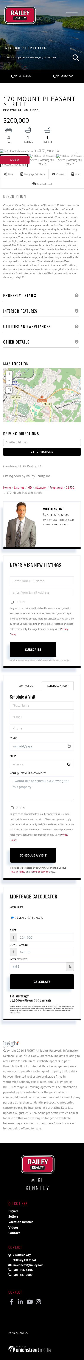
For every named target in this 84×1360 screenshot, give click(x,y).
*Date (13, 738)
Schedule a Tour (57, 685)
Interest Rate (18, 959)
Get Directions (42, 452)
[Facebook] (11, 1302)
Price (13, 930)
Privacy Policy (17, 871)
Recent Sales (67, 520)
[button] (75, 57)
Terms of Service (39, 871)
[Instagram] (38, 1302)
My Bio (63, 524)
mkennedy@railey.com (27, 1265)
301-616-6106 (22, 76)
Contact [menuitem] (14, 1233)
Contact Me (50, 524)
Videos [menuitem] (13, 1227)
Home (7, 487)
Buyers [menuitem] (13, 1211)
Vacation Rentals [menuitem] (20, 1222)
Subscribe (33, 649)
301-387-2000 (64, 76)
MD (30, 487)
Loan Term (16, 906)
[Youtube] (29, 1302)
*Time (13, 756)
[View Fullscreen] (9, 390)
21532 (70, 487)
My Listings (50, 520)
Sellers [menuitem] (13, 1216)
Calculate (42, 981)
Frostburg (56, 487)
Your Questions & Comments (28, 773)
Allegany (41, 487)
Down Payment (19, 944)
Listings (19, 487)
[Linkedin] (20, 1302)
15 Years (37, 917)
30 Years (20, 917)
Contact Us (26, 685)
